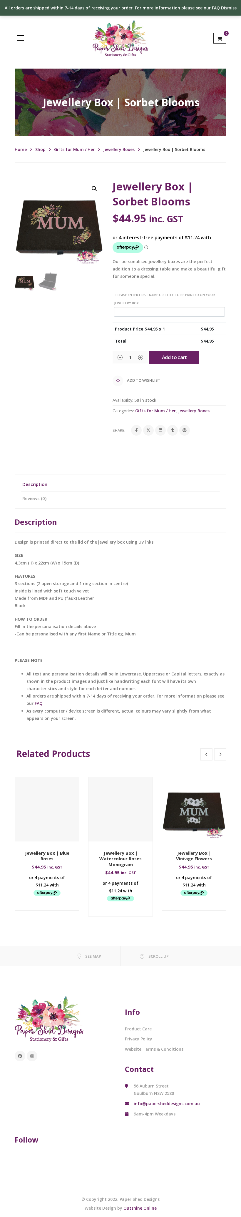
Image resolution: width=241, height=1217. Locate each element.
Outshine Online (140, 1208)
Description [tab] (34, 484)
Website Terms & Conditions (154, 1049)
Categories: (123, 411)
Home (21, 149)
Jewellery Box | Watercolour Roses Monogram (120, 858)
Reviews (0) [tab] (34, 498)
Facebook (20, 1056)
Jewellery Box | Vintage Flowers (194, 856)
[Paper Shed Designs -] (120, 38)
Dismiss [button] (229, 8)
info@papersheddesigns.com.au (167, 1103)
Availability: (123, 400)
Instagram (32, 1056)
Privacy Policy (138, 1039)
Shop (40, 149)
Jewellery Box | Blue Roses (47, 856)
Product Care (138, 1029)
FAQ (39, 703)
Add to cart (174, 357)
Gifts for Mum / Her (74, 149)
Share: (119, 430)
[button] (94, 188)
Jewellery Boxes (119, 149)
